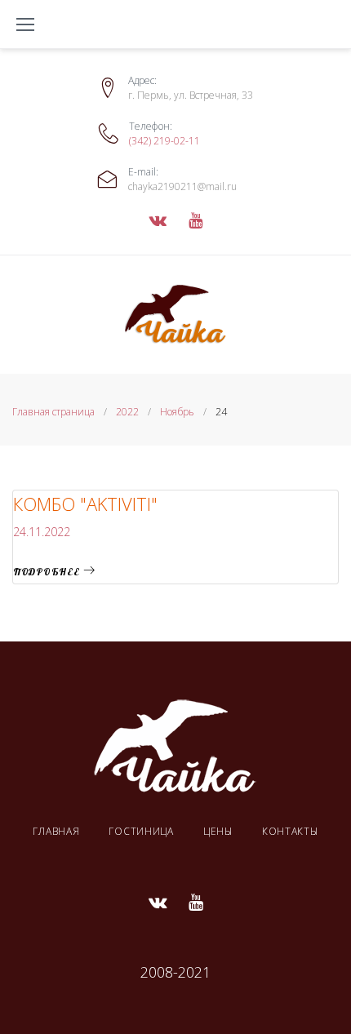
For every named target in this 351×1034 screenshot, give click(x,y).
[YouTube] (195, 220)
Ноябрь (177, 412)
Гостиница (141, 831)
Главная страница (53, 412)
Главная (56, 831)
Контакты (290, 831)
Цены (218, 831)
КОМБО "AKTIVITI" (85, 503)
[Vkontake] (158, 220)
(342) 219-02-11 (164, 141)
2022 (127, 412)
